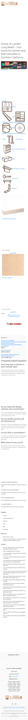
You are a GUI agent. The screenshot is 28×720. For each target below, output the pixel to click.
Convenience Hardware (8, 518)
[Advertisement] (14, 22)
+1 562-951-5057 (14, 676)
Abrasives (5, 521)
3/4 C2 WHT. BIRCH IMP (7, 277)
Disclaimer (5, 707)
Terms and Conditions (20, 707)
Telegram (16, 716)
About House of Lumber (8, 536)
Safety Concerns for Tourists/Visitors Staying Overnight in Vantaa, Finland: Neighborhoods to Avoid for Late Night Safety (15, 573)
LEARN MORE (13, 253)
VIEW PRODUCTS (4, 69)
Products (5, 515)
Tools (4, 523)
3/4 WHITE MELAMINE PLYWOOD (9, 218)
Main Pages (5, 529)
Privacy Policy (11, 707)
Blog (4, 526)
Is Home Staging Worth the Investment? (11, 551)
